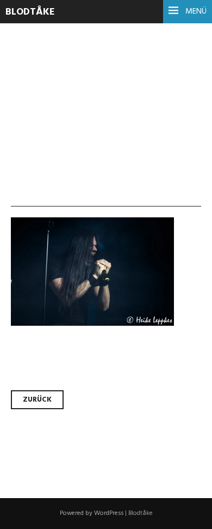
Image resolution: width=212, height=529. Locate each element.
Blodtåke (30, 12)
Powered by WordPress (91, 513)
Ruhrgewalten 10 (93, 70)
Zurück (37, 399)
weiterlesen (47, 140)
